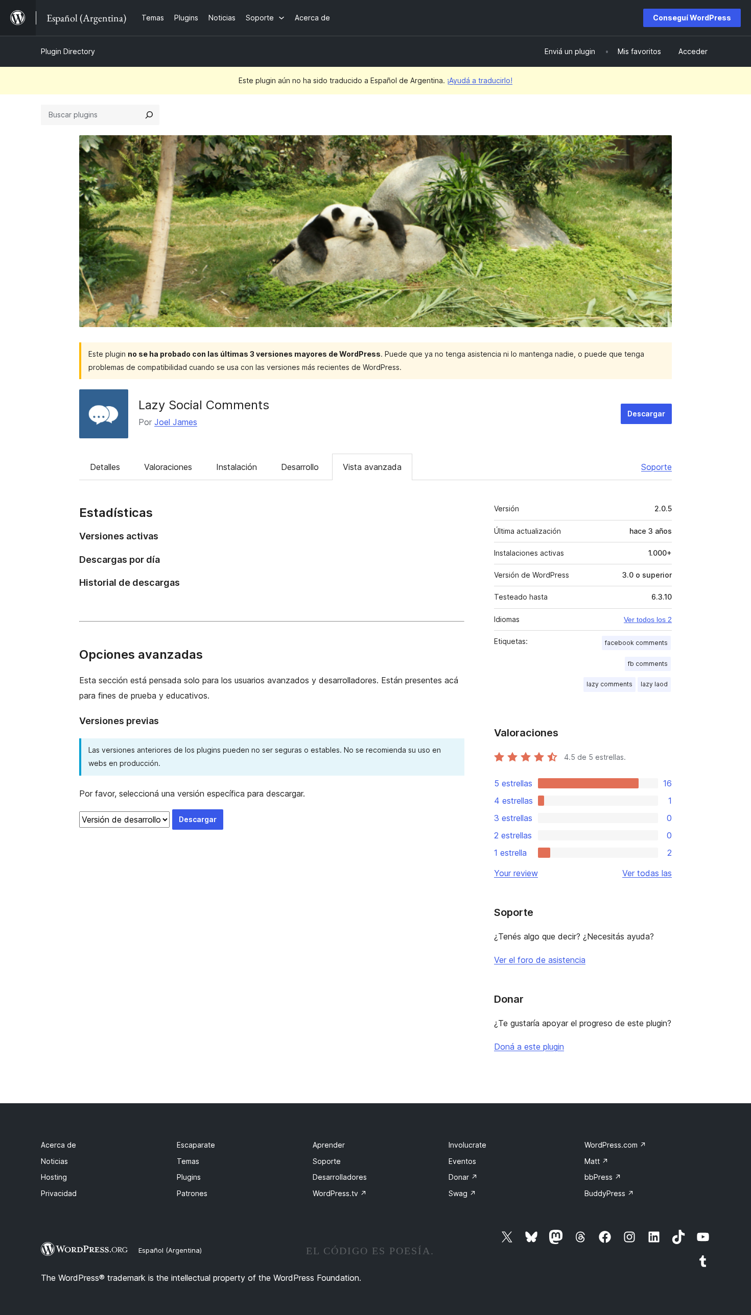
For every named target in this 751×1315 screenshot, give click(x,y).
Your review (516, 873)
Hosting (54, 1177)
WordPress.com (615, 1144)
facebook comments (636, 643)
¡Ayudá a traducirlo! (479, 80)
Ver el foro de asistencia (539, 960)
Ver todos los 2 (648, 619)
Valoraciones (168, 467)
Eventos (462, 1161)
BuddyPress (609, 1193)
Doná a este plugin (529, 1046)
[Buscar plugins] (149, 115)
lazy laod (654, 684)
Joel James (175, 422)
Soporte (656, 467)
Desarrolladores (340, 1177)
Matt (596, 1161)
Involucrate (467, 1144)
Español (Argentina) (170, 1250)
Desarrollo (300, 467)
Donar (463, 1177)
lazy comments (609, 684)
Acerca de (58, 1144)
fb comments (648, 663)
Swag (462, 1193)
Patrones (192, 1193)
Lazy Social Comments (203, 405)
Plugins (189, 1177)
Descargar (646, 413)
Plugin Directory (68, 51)
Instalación (236, 467)
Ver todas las (647, 873)
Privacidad (59, 1193)
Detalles (105, 467)
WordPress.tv (340, 1193)
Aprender (329, 1144)
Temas (188, 1161)
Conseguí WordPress (692, 17)
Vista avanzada (372, 467)
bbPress (602, 1177)
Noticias (54, 1161)
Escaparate (196, 1144)
